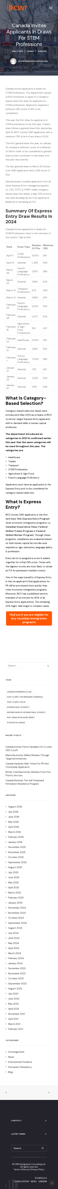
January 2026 (15, 842)
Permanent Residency (20, 1067)
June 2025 (13, 877)
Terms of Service (22, 1169)
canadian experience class (19, 692)
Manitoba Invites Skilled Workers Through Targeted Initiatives (27, 757)
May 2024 (13, 943)
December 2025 (17, 847)
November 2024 (17, 912)
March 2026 (14, 832)
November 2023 (17, 973)
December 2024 (17, 907)
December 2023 (17, 968)
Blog (10, 1072)
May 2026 (13, 822)
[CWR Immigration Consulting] (17, 7)
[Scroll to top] (52, 1182)
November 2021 (16, 1014)
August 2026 (15, 806)
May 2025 (13, 882)
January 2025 (15, 902)
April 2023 (13, 1008)
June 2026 (13, 816)
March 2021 (14, 1024)
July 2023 (13, 993)
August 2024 (15, 928)
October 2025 (16, 857)
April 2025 (13, 887)
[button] (51, 7)
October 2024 (16, 917)
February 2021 (15, 1029)
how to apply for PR (16, 702)
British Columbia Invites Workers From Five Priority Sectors (28, 773)
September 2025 (17, 862)
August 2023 (15, 988)
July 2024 (13, 933)
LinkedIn (42, 1181)
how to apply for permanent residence (25, 697)
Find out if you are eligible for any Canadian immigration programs (29, 618)
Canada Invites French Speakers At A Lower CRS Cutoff (29, 748)
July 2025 (13, 872)
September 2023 (17, 983)
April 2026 (13, 826)
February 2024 (16, 958)
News (31, 51)
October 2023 (16, 978)
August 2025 (15, 867)
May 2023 (13, 1003)
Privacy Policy (37, 1169)
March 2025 (14, 892)
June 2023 (13, 998)
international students (18, 707)
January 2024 (15, 963)
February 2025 (16, 897)
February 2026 (16, 837)
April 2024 (13, 948)
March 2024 (14, 953)
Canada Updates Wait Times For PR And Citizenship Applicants (27, 765)
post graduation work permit (21, 717)
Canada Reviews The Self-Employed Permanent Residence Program (25, 782)
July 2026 (13, 811)
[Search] (29, 665)
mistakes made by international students (26, 712)
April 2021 (13, 1018)
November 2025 (17, 852)
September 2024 (17, 923)
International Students (20, 1062)
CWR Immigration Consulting (34, 61)
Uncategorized (16, 1051)
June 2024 (13, 938)
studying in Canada (16, 723)
